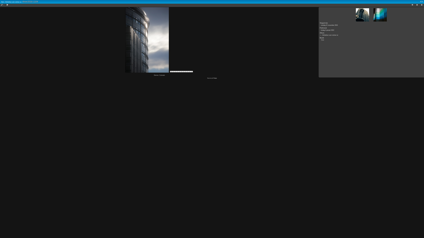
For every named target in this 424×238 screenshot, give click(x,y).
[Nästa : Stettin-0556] (421, 5)
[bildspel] (7, 5)
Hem (2, 2)
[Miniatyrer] (412, 5)
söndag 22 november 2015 (329, 25)
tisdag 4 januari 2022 (327, 30)
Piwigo (215, 78)
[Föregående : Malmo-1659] (417, 5)
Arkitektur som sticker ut (13, 2)
